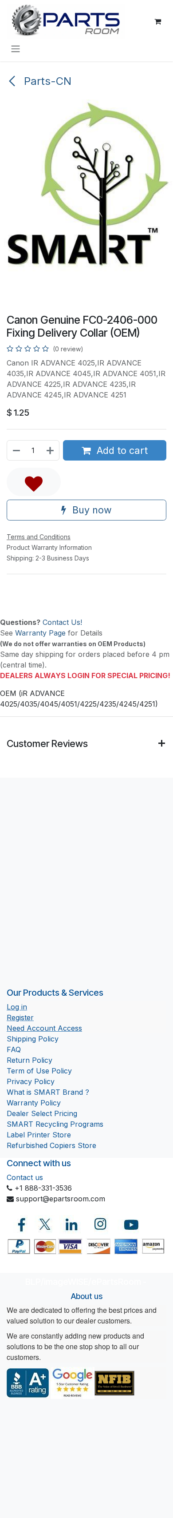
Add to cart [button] (121, 450)
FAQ (14, 1049)
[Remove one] (16, 450)
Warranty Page (40, 632)
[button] (34, 482)
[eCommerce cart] (157, 21)
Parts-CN (46, 81)
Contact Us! (62, 622)
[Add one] (50, 450)
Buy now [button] (91, 510)
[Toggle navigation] (15, 48)
